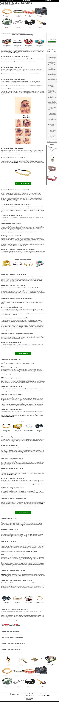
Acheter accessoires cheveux (44, 695)
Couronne (16, 6)
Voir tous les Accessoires (23, 183)
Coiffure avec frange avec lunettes (10, 625)
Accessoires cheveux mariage (29, 693)
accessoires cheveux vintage (8, 416)
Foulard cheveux (24, 6)
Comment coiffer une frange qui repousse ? (13, 643)
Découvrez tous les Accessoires (23, 48)
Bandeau (31, 6)
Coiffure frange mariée (53, 113)
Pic (46, 6)
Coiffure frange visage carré (53, 103)
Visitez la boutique (52, 41)
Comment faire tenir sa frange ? (10, 631)
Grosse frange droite (53, 126)
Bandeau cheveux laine (29, 695)
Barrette (36, 6)
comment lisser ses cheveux (29, 61)
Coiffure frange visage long (52, 102)
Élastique (50, 6)
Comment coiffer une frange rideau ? (11, 649)
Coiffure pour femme (44, 693)
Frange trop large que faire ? (53, 81)
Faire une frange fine (53, 129)
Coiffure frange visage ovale (53, 101)
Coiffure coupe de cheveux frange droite (12, 637)
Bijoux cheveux (9, 6)
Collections (56, 6)
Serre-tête (42, 6)
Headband (2, 6)
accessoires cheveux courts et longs (14, 481)
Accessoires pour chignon (29, 697)
